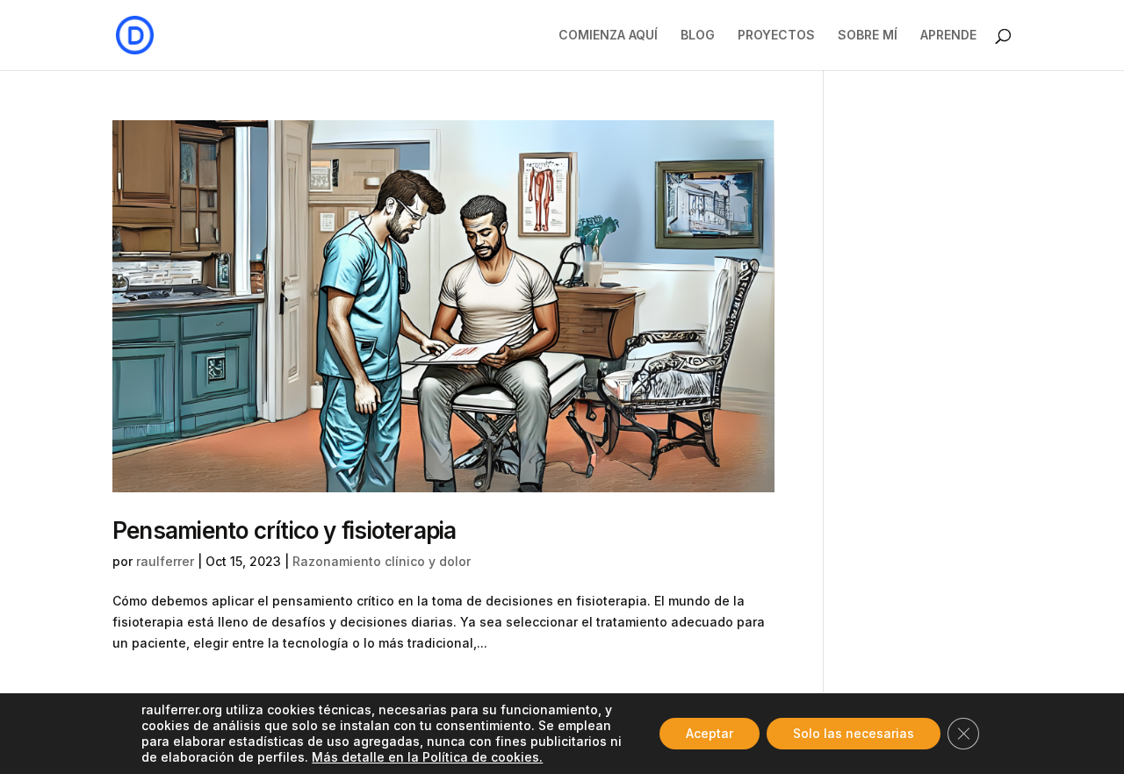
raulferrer (165, 561)
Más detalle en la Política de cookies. (427, 756)
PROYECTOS (776, 35)
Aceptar (709, 733)
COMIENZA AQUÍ (608, 35)
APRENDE (948, 35)
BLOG (698, 35)
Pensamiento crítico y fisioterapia (284, 530)
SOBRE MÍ (867, 35)
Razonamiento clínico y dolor (381, 561)
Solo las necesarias (853, 733)
